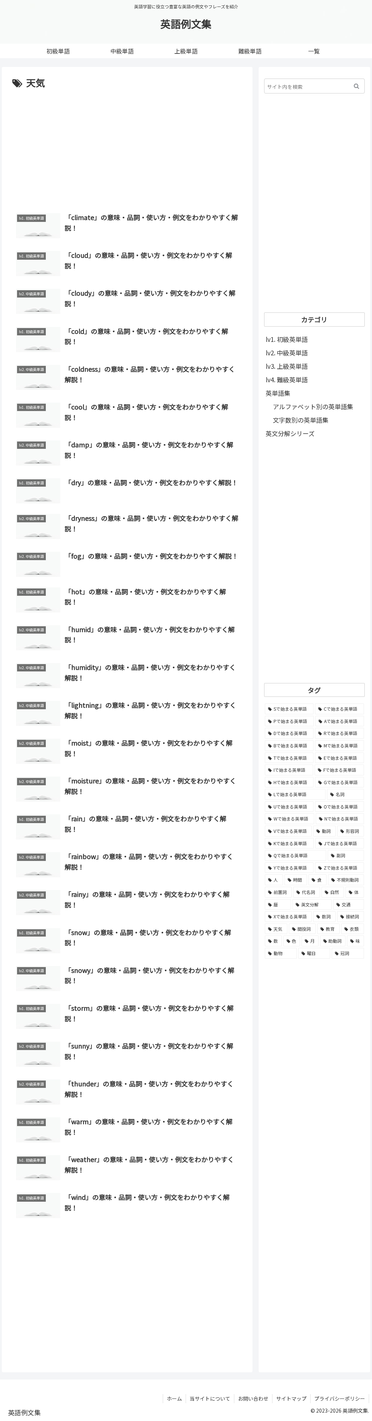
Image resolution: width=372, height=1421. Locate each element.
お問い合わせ (253, 1398)
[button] (356, 86)
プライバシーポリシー (339, 1398)
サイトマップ (291, 1398)
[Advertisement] (127, 145)
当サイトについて (210, 1398)
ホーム (174, 1398)
